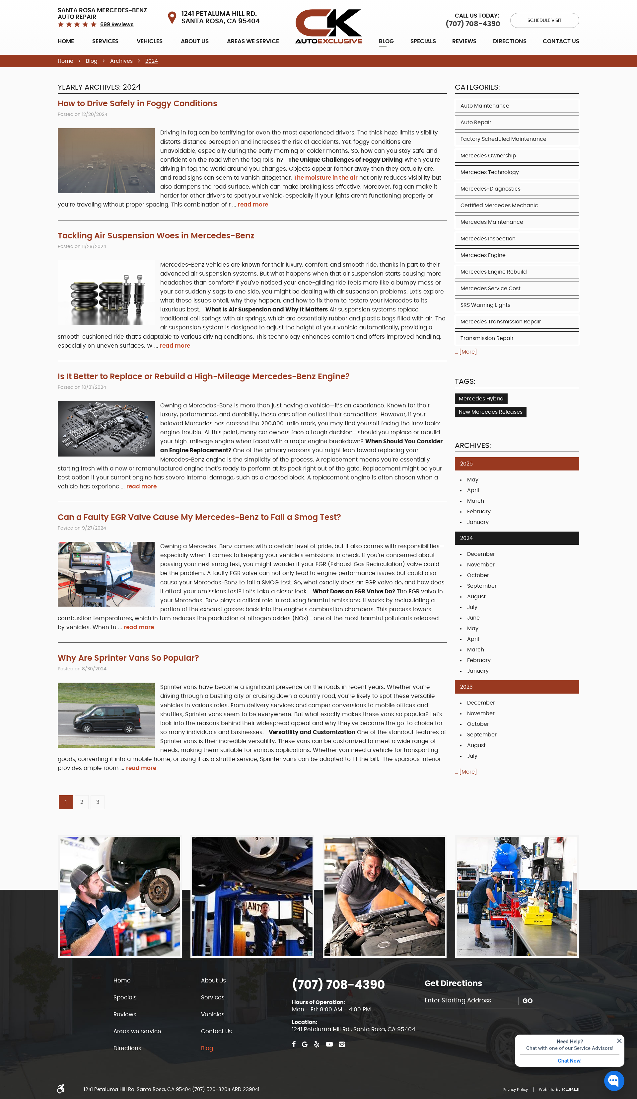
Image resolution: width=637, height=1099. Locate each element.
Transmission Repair (487, 338)
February (479, 511)
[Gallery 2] (252, 896)
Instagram (342, 1044)
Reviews (464, 41)
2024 (151, 61)
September (482, 586)
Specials (423, 41)
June (473, 618)
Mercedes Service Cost (490, 288)
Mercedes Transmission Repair (500, 321)
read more (253, 205)
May (472, 479)
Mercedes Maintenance (491, 222)
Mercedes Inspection (488, 238)
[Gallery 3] (385, 896)
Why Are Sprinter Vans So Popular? (128, 658)
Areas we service (253, 41)
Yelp (316, 1044)
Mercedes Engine (483, 255)
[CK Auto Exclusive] (329, 26)
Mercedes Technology (489, 172)
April (473, 490)
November (481, 564)
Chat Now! (570, 1060)
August (476, 596)
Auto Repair (475, 122)
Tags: (465, 381)
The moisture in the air (326, 178)
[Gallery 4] (517, 896)
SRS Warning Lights (485, 305)
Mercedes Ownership (488, 155)
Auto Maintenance (484, 106)
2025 (466, 463)
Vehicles (150, 41)
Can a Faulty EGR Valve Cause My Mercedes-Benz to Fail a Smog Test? (199, 518)
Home (66, 41)
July (472, 607)
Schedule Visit (545, 20)
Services (105, 41)
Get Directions (453, 984)
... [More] (466, 352)
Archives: (473, 445)
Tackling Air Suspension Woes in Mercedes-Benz (156, 236)
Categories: (477, 87)
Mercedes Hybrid (481, 398)
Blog (386, 41)
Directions (510, 41)
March (475, 501)
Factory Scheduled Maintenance (503, 139)
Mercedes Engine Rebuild (493, 272)
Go (528, 1001)
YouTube (329, 1044)
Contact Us (561, 41)
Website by (556, 1089)
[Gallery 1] (120, 896)
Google (305, 1044)
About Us (195, 41)
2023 (466, 687)
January (478, 522)
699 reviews (117, 24)
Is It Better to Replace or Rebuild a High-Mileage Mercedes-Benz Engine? (204, 377)
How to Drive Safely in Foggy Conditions (137, 104)
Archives (121, 61)
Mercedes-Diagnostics (490, 189)
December (481, 554)
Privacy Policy (515, 1089)
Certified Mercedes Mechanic (499, 205)
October (478, 575)
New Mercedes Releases (491, 412)
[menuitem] (66, 41)
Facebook (294, 1044)
